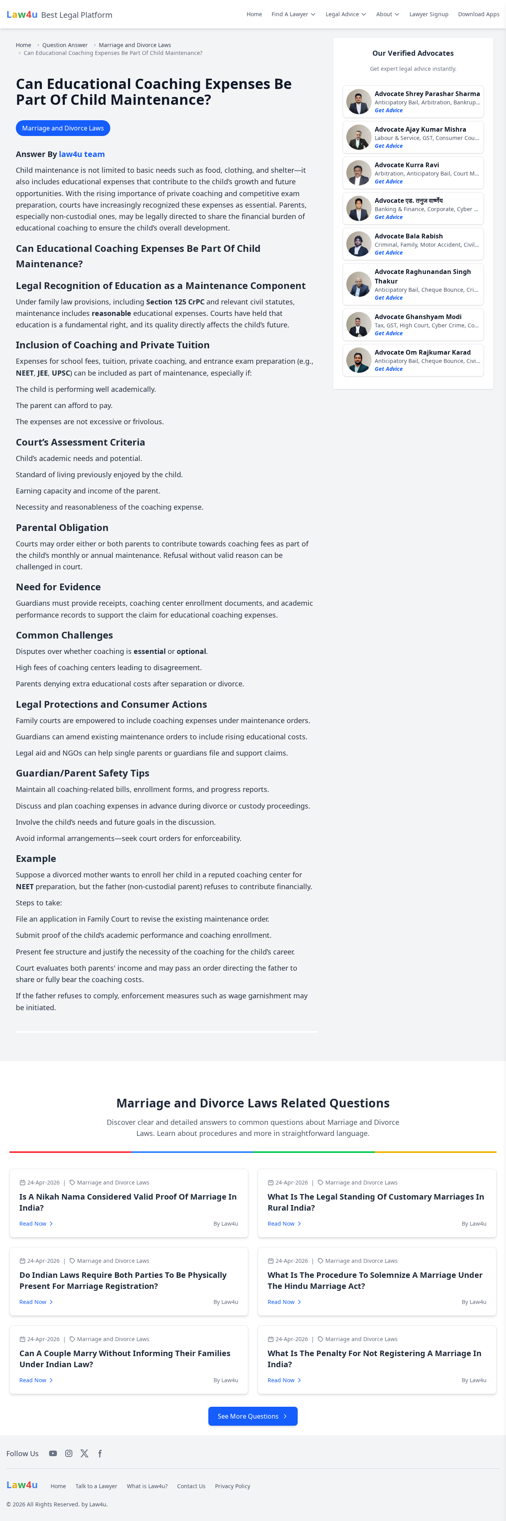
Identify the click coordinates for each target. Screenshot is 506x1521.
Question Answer (65, 45)
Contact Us (191, 1486)
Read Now (32, 1223)
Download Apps (479, 14)
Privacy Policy (232, 1486)
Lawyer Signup (429, 14)
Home (254, 14)
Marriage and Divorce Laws (135, 45)
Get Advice (389, 110)
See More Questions (248, 1416)
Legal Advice (342, 14)
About (384, 14)
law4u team (82, 154)
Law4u (97, 1504)
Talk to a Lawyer (96, 1486)
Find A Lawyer (290, 14)
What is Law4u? (147, 1486)
